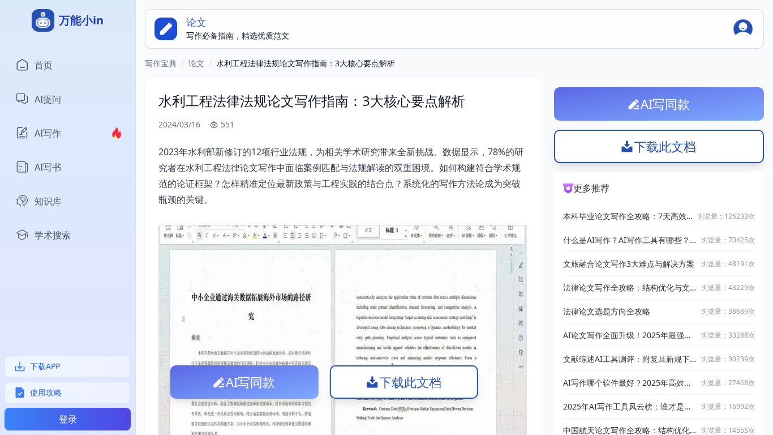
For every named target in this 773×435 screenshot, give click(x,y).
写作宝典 (161, 63)
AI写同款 (250, 381)
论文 (196, 63)
